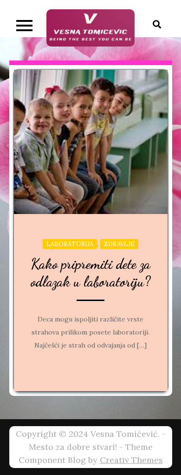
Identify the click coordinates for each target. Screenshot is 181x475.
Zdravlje (119, 244)
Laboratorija (69, 244)
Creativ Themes (131, 460)
